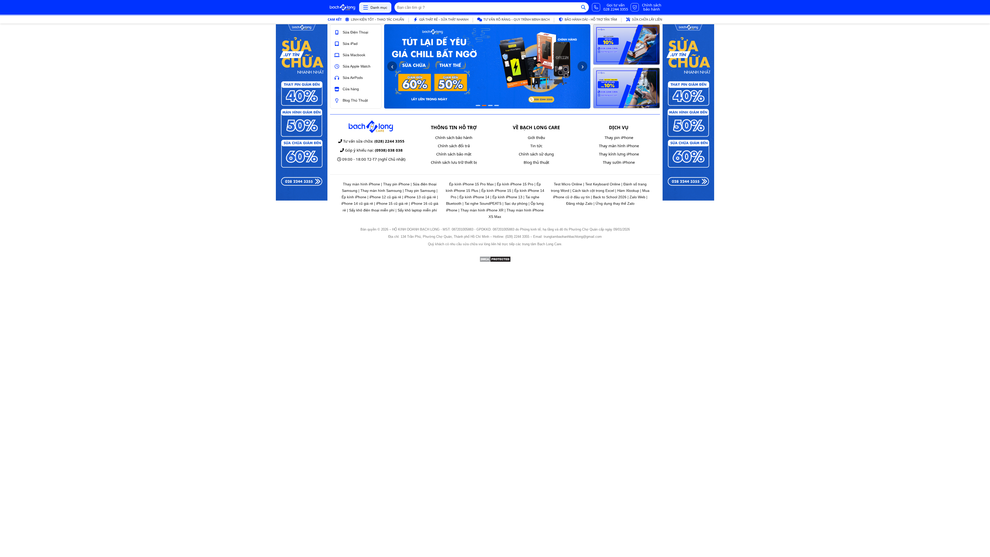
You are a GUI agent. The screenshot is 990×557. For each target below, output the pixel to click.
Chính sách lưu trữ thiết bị (454, 162)
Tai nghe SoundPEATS (483, 203)
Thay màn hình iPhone (619, 145)
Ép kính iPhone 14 (474, 197)
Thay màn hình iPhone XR (482, 210)
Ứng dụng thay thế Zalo (615, 203)
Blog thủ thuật (536, 162)
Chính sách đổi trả (454, 145)
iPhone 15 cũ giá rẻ (392, 203)
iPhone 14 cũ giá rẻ (357, 203)
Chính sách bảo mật (453, 154)
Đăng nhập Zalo (579, 203)
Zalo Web (637, 197)
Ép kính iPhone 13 (507, 197)
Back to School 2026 (609, 197)
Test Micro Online (568, 184)
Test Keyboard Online (602, 184)
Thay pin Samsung (420, 191)
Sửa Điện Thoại (355, 32)
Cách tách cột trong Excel (593, 191)
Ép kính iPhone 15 (496, 191)
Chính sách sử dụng (536, 154)
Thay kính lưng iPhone (619, 154)
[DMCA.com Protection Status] (495, 261)
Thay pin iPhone (619, 137)
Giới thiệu (536, 137)
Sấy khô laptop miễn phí (417, 210)
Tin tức (536, 145)
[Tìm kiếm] (583, 7)
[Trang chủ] (342, 7)
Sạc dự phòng (516, 203)
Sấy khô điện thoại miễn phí (371, 210)
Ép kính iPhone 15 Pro (515, 184)
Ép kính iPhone (354, 197)
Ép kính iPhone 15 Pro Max (471, 184)
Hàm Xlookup (628, 191)
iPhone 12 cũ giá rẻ (385, 197)
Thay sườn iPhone (619, 162)
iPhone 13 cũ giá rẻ (420, 197)
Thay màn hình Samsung (381, 191)
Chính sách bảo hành (453, 137)
